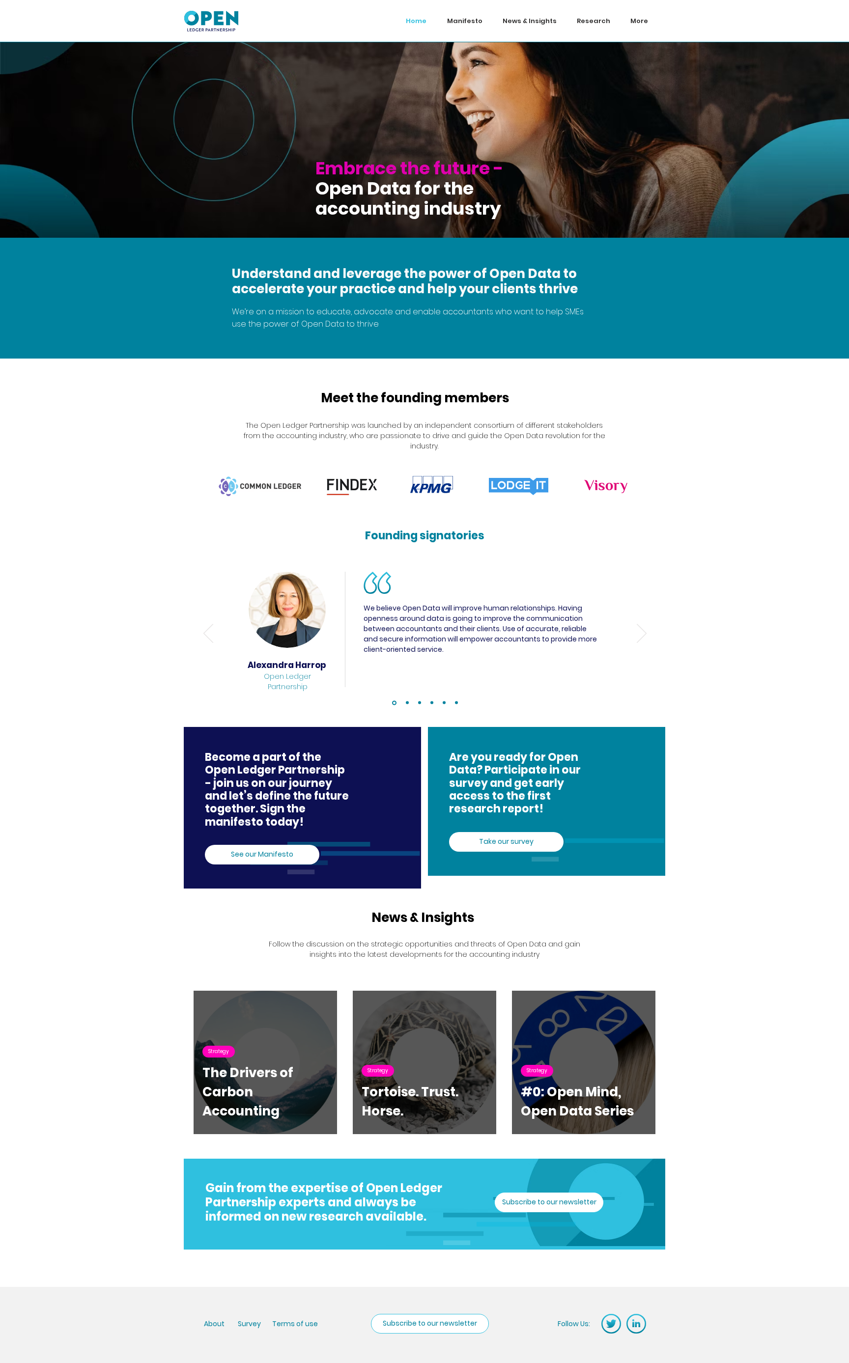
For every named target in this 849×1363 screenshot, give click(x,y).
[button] (549, 1202)
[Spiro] (444, 702)
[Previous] (208, 634)
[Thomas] (456, 702)
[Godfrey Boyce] (407, 702)
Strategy (218, 1051)
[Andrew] (431, 702)
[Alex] (394, 702)
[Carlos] (419, 702)
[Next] (642, 634)
